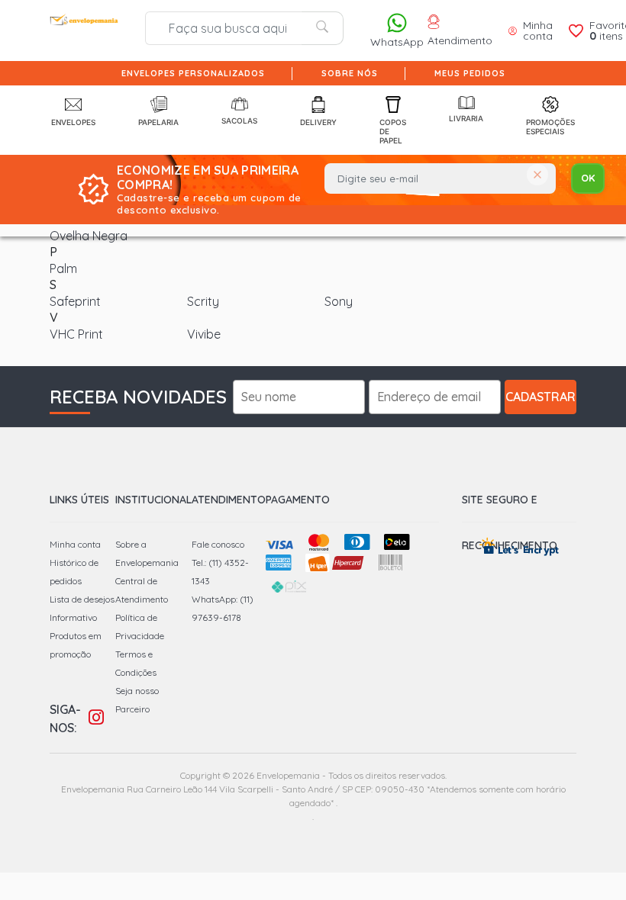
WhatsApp (397, 42)
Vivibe (204, 334)
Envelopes (73, 122)
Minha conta (75, 544)
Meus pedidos (469, 73)
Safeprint (75, 301)
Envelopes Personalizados (193, 73)
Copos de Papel (392, 131)
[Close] (537, 176)
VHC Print (76, 334)
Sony (338, 301)
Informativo (73, 617)
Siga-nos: (65, 718)
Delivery (318, 122)
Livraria (466, 118)
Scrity (203, 301)
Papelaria (158, 122)
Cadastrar (540, 396)
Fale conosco (218, 544)
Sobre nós (349, 73)
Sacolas (239, 120)
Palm (63, 268)
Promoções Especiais (550, 126)
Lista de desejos (82, 599)
